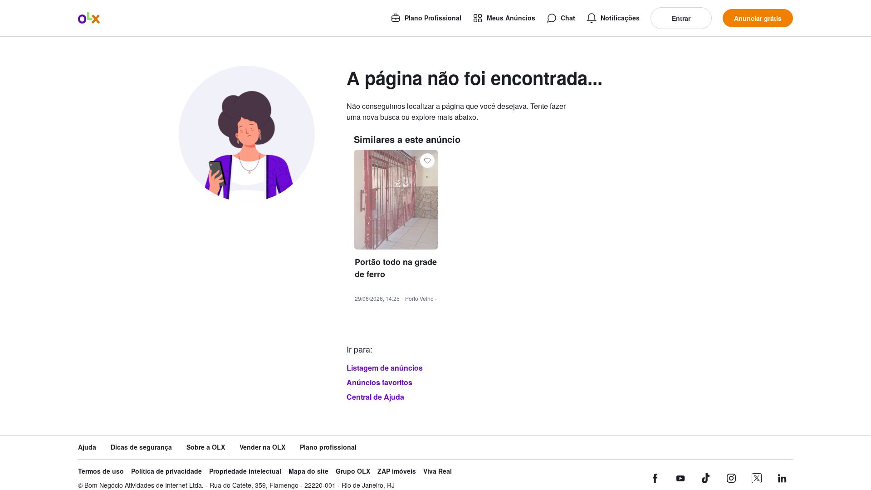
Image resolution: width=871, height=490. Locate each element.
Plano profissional (328, 447)
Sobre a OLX (205, 447)
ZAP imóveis (396, 471)
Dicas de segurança (141, 447)
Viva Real (437, 471)
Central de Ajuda (375, 397)
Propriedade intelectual (245, 471)
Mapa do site (308, 471)
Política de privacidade (166, 471)
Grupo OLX (353, 471)
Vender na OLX (262, 447)
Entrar (681, 18)
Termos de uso (101, 471)
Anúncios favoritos (379, 382)
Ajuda (87, 447)
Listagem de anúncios (385, 368)
